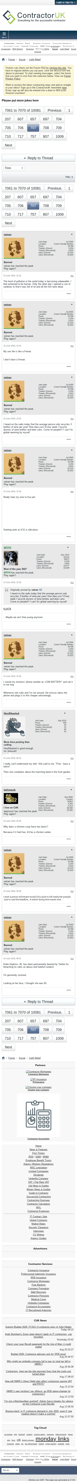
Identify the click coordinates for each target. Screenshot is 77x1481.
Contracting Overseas (38, 1200)
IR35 (30, 1156)
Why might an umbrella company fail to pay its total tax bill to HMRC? (38, 1362)
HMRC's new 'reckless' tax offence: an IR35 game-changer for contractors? (38, 1392)
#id (72, 276)
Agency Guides (39, 1238)
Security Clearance (38, 1227)
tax (22, 1444)
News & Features (38, 1149)
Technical (30, 49)
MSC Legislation (38, 1167)
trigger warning (50, 1444)
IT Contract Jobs (38, 1216)
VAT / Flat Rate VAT (38, 1182)
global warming (60, 1434)
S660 (38, 1156)
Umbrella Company (38, 1178)
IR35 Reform (17, 49)
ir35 (19, 1440)
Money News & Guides (38, 1189)
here (64, 87)
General (19, 44)
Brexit (27, 44)
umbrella (61, 1444)
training (41, 1444)
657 (33, 119)
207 (8, 119)
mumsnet (10, 1444)
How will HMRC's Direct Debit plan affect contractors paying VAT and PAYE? (38, 1382)
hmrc (13, 1440)
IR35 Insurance (38, 1277)
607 (20, 119)
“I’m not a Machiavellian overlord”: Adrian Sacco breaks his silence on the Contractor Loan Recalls (38, 1402)
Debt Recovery (38, 1292)
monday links (52, 1439)
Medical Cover (38, 1299)
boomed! (21, 1434)
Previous (54, 110)
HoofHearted (11, 713)
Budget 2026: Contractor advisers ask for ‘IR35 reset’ (38, 1354)
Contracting (9, 44)
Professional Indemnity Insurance (38, 1274)
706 (20, 128)
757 (33, 136)
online (17, 1444)
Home (38, 1146)
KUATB (7, 609)
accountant (8, 1434)
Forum (11, 59)
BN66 (46, 1156)
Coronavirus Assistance (61, 44)
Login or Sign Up (64, 2)
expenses (50, 1434)
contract (29, 1434)
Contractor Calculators (38, 1204)
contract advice (39, 1434)
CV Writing (38, 1234)
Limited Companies (39, 1171)
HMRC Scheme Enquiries (50, 46)
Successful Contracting (39, 1196)
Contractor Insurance (38, 1270)
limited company (28, 1440)
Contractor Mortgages (38, 1281)
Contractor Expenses (38, 1211)
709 (59, 128)
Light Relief (64, 49)
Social (55, 49)
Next (8, 145)
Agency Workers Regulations (38, 1164)
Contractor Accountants (38, 1306)
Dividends (38, 1175)
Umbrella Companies (29, 46)
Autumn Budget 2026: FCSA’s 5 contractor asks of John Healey (38, 1327)
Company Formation (38, 1288)
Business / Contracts (41, 44)
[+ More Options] (68, 293)
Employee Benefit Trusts (38, 1160)
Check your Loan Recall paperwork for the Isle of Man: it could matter (38, 1345)
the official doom (31, 1444)
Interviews (38, 1231)
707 (33, 128)
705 (8, 128)
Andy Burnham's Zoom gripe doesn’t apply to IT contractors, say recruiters (38, 1335)
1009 (60, 136)
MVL (38, 1207)
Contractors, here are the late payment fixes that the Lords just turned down (38, 1372)
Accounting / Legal (11, 46)
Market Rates (38, 1223)
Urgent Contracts (38, 1220)
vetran (7, 234)
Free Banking (38, 1285)
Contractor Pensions (38, 1295)
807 (46, 136)
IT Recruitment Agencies (38, 1310)
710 (8, 136)
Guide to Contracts (38, 1193)
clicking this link (57, 67)
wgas (67, 1444)
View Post (40, 590)
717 (20, 136)
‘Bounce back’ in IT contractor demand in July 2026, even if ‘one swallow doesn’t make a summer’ (38, 1412)
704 (59, 119)
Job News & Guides (38, 1185)
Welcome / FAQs (42, 49)
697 (46, 119)
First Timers (38, 1153)
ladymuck (10, 789)
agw (15, 1434)
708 (46, 128)
